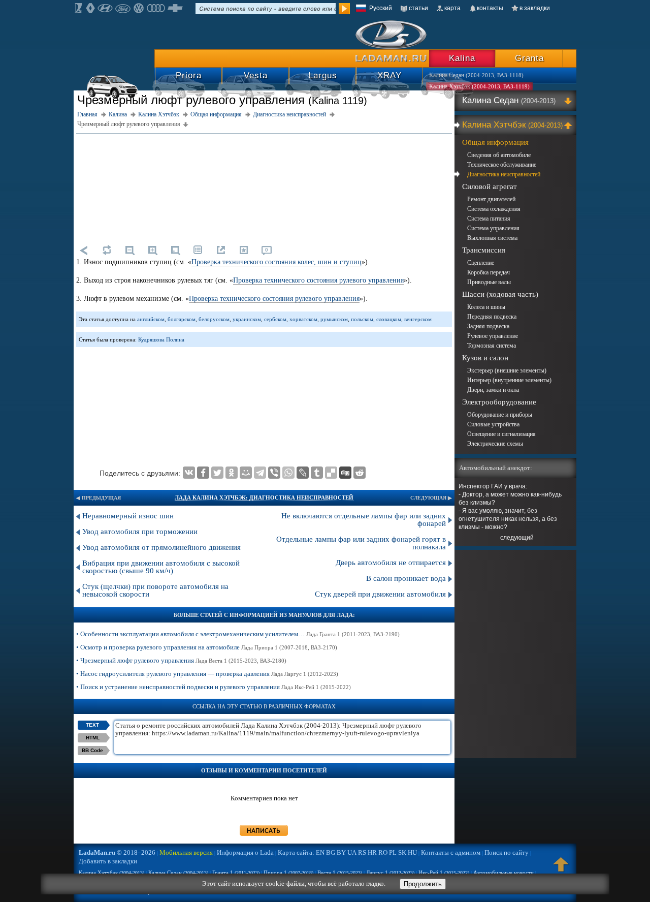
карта (452, 8)
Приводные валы (489, 282)
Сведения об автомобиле (499, 155)
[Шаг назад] (83, 250)
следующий (517, 537)
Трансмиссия (483, 250)
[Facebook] (203, 472)
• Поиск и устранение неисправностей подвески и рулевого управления (213, 687)
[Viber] (274, 472)
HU (412, 852)
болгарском (182, 319)
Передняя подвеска (491, 316)
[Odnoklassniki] (231, 472)
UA (351, 852)
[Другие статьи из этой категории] (198, 250)
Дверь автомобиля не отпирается (391, 562)
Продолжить (423, 884)
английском (151, 319)
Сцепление (480, 262)
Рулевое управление (492, 335)
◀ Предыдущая (98, 498)
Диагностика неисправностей (503, 174)
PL (393, 852)
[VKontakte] (189, 472)
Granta (529, 58)
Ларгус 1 (390, 872)
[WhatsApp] (288, 472)
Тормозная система (491, 345)
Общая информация (495, 142)
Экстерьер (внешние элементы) (506, 370)
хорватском (303, 319)
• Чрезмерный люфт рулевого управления (181, 660)
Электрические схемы (495, 443)
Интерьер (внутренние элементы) (509, 380)
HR (372, 852)
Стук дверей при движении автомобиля (380, 594)
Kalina (462, 58)
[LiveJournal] (303, 472)
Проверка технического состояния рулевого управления (318, 280)
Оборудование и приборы (499, 414)
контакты (490, 8)
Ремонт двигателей (491, 199)
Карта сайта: (296, 852)
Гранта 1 (235, 872)
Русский (380, 8)
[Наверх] (561, 869)
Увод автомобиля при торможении (140, 531)
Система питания (488, 218)
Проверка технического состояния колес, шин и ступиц (276, 262)
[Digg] (345, 472)
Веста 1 (339, 872)
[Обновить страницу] (106, 250)
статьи (418, 8)
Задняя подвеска (488, 326)
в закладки (534, 8)
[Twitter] (217, 472)
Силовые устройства (493, 424)
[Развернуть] (569, 100)
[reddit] (359, 472)
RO (382, 852)
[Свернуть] (569, 125)
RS (362, 852)
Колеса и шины (486, 306)
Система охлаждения (494, 208)
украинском (247, 319)
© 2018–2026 (117, 852)
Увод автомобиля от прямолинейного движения (161, 547)
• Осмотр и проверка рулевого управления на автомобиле (206, 647)
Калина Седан (509, 100)
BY (341, 852)
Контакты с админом (450, 852)
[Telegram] (260, 472)
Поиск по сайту (506, 852)
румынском (334, 319)
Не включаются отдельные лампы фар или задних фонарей (363, 519)
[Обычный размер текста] (175, 250)
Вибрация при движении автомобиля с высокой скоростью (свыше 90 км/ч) (161, 567)
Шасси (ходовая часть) (500, 294)
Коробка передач (488, 272)
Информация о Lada (245, 852)
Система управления (493, 228)
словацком (388, 319)
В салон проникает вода (406, 578)
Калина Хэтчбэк (512, 125)
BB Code (92, 750)
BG (330, 852)
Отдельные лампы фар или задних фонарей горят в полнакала (361, 543)
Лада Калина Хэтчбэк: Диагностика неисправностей (264, 497)
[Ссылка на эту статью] (221, 250)
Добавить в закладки (108, 861)
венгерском (418, 319)
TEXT (92, 725)
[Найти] (344, 8)
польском (362, 319)
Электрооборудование (499, 402)
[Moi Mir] (246, 472)
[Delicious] (331, 472)
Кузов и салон (485, 358)
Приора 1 (288, 872)
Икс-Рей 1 (443, 872)
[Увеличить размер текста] (152, 250)
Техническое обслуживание (501, 164)
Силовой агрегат (489, 186)
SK (402, 852)
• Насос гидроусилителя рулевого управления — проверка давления (207, 673)
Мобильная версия (186, 852)
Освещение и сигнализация (501, 434)
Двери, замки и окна (493, 389)
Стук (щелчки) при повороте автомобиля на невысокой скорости (155, 590)
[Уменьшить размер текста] (129, 250)
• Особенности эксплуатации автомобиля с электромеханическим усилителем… (238, 634)
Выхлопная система (492, 237)
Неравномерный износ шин (128, 516)
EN (320, 852)
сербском (275, 319)
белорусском (214, 319)
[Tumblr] (317, 472)
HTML (93, 737)
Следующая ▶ (431, 498)
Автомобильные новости (503, 872)
